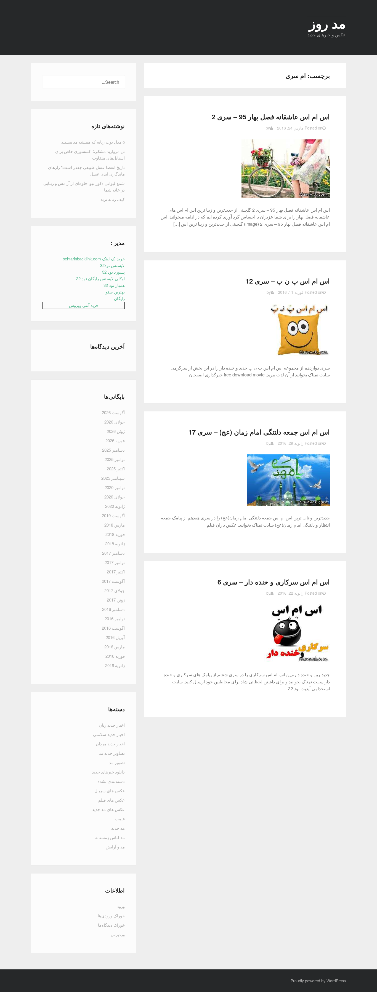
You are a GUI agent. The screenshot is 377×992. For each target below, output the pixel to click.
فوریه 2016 (115, 656)
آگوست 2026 (113, 412)
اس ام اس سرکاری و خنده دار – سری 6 (273, 581)
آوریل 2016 (115, 637)
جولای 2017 (114, 590)
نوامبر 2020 (115, 487)
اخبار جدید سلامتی (109, 734)
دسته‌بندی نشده (111, 781)
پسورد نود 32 (113, 272)
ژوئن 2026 (116, 431)
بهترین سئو (115, 292)
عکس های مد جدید (108, 809)
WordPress (336, 980)
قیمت (120, 818)
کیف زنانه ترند (112, 199)
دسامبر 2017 (113, 553)
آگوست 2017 (113, 581)
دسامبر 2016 (113, 609)
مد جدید (118, 828)
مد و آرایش (115, 847)
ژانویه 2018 (115, 543)
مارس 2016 (114, 646)
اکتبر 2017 (116, 572)
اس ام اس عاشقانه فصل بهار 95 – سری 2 (271, 116)
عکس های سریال (109, 790)
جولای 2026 (114, 422)
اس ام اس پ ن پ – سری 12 (288, 280)
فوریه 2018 (115, 534)
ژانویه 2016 (115, 665)
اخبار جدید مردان (110, 743)
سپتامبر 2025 (113, 478)
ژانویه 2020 (115, 506)
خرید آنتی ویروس (84, 305)
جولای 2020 (114, 497)
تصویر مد (117, 762)
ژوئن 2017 (116, 600)
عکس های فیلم (111, 800)
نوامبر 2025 (115, 459)
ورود (121, 906)
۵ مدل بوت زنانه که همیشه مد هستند (93, 142)
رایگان (119, 298)
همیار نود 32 (114, 285)
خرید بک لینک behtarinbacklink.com (94, 259)
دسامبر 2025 (113, 450)
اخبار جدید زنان (112, 725)
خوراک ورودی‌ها (111, 915)
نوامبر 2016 (115, 618)
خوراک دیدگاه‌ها (111, 925)
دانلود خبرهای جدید (108, 772)
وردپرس (118, 934)
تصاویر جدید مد (112, 753)
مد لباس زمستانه (110, 837)
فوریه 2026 (115, 440)
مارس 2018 (114, 525)
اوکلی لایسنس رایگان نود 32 (100, 278)
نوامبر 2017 (115, 562)
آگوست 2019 (113, 515)
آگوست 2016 (113, 628)
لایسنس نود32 (112, 265)
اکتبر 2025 (116, 468)
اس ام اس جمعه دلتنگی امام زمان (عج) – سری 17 (259, 431)
